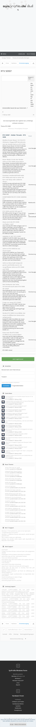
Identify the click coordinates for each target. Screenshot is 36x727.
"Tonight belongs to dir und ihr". (10, 532)
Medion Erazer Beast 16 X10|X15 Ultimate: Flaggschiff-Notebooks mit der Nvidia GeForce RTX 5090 (14, 142)
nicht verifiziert (5, 562)
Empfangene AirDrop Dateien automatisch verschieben (16, 554)
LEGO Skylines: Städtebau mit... (13, 508)
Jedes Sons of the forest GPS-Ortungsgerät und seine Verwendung (18, 429)
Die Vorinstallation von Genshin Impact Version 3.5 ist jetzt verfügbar (19, 397)
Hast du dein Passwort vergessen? (10, 382)
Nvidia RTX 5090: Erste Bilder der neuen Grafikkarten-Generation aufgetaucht (14, 315)
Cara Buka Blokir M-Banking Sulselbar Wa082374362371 (16, 597)
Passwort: (4, 377)
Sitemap (15, 634)
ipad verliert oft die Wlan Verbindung (11, 564)
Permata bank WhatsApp (8, 602)
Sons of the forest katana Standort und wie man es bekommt (18, 438)
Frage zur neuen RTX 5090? (12, 302)
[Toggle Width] (3, 629)
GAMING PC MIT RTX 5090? (12, 236)
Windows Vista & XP (18, 680)
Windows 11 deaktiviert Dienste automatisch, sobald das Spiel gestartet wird (18, 534)
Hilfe (10, 634)
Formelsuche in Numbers (8, 579)
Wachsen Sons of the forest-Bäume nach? (16, 406)
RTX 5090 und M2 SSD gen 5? (12, 211)
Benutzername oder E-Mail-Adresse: (11, 370)
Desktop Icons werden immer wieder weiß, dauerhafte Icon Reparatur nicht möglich (18, 539)
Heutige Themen (6, 58)
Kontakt (5, 634)
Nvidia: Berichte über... (11, 482)
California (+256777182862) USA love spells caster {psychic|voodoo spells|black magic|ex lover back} (18, 604)
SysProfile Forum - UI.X (14, 629)
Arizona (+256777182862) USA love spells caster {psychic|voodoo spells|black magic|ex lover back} (18, 607)
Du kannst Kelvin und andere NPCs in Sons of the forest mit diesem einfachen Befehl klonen (19, 401)
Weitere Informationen (20, 724)
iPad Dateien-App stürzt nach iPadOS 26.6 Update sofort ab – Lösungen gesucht (18, 560)
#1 (33, 114)
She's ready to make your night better (11, 537)
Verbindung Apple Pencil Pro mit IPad (11, 580)
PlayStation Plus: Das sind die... (13, 516)
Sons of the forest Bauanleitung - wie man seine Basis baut (19, 421)
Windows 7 (18, 678)
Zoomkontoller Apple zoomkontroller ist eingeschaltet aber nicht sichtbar (18, 574)
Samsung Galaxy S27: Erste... (12, 519)
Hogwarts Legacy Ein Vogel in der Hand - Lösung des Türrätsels (18, 451)
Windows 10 (15, 676)
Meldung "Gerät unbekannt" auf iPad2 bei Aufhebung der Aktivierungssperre (18, 571)
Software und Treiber (18, 701)
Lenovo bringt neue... (10, 486)
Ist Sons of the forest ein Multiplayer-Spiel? (16, 447)
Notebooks (18, 708)
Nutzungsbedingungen (27, 634)
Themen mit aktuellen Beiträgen (20, 58)
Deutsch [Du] (28, 629)
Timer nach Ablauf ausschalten (10, 558)
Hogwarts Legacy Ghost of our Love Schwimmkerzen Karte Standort (18, 456)
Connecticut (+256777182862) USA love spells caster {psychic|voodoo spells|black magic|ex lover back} (18, 599)
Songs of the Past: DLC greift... (13, 467)
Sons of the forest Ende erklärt (13, 425)
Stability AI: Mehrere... (10, 505)
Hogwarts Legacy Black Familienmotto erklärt (17, 417)
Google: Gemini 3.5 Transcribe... (13, 512)
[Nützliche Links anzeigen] (33, 63)
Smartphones (18, 710)
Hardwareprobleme (18, 704)
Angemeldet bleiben (17, 386)
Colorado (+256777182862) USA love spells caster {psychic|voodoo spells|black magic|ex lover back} (18, 590)
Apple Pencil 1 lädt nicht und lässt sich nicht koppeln (15, 566)
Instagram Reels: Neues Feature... (13, 471)
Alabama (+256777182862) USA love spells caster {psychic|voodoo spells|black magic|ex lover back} (18, 616)
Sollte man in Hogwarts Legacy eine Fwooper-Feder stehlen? (18, 443)
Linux (18, 683)
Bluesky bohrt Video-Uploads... (13, 490)
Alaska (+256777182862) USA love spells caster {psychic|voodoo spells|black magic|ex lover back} (18, 613)
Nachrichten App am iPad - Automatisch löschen (14, 556)
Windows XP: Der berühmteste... (13, 497)
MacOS (18, 685)
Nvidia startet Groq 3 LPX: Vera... (13, 493)
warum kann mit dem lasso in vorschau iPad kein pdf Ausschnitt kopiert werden (18, 568)
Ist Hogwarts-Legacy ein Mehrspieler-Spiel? (16, 413)
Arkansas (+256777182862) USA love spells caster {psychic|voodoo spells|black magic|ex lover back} (18, 610)
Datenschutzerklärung (16, 639)
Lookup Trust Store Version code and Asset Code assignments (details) (18, 552)
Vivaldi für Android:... (10, 501)
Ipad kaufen (5, 549)
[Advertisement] (18, 32)
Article (6, 399)
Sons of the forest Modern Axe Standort (15, 409)
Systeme (18, 706)
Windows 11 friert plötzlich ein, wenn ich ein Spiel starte (16, 531)
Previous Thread (14, 128)
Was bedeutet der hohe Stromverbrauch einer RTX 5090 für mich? (14, 287)
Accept (11, 724)
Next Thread (23, 128)
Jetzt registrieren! (18, 359)
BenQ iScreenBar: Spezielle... (12, 475)
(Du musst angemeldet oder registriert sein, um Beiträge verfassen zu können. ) (18, 122)
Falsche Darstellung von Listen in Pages (12, 577)
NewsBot (7, 469)
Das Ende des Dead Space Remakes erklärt (16, 434)
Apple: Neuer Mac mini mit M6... (13, 479)
